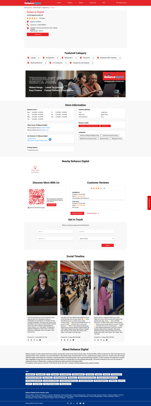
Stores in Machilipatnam (82, 396)
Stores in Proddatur (60, 397)
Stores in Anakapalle (54, 395)
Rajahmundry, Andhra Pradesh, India (37, 140)
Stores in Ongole (49, 397)
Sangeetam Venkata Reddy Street (89, 126)
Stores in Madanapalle (96, 396)
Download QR (51, 205)
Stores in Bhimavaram (79, 395)
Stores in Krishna (58, 396)
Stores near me (28, 7)
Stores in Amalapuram (41, 395)
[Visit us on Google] (71, 403)
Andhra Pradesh (37, 7)
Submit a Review (77, 213)
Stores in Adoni (30, 395)
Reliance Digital (35, 170)
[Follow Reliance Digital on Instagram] (77, 403)
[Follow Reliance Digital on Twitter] (74, 403)
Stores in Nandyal (108, 396)
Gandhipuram (105, 126)
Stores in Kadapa (113, 395)
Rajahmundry (45, 7)
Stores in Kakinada (47, 396)
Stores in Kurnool (69, 396)
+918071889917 (41, 25)
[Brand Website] (83, 403)
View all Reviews (92, 213)
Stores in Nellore (38, 397)
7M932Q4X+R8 (31, 138)
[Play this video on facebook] (42, 288)
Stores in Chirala (91, 395)
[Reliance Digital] (33, 3)
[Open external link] (149, 209)
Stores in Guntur (36, 396)
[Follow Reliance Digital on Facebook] (68, 403)
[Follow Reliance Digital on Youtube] (80, 403)
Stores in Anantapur (66, 395)
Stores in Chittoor (102, 395)
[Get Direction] (50, 140)
